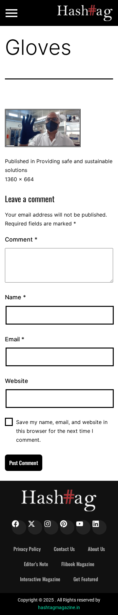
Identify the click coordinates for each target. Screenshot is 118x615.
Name (15, 297)
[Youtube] (83, 527)
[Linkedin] (99, 527)
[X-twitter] (35, 527)
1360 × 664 (19, 179)
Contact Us (64, 548)
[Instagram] (51, 527)
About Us (96, 548)
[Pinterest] (67, 527)
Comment (21, 239)
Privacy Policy (27, 548)
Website (16, 380)
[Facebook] (19, 527)
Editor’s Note (36, 563)
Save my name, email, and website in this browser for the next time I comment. (62, 431)
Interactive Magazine (40, 579)
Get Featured (85, 579)
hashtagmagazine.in (59, 607)
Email (14, 339)
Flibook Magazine (77, 563)
